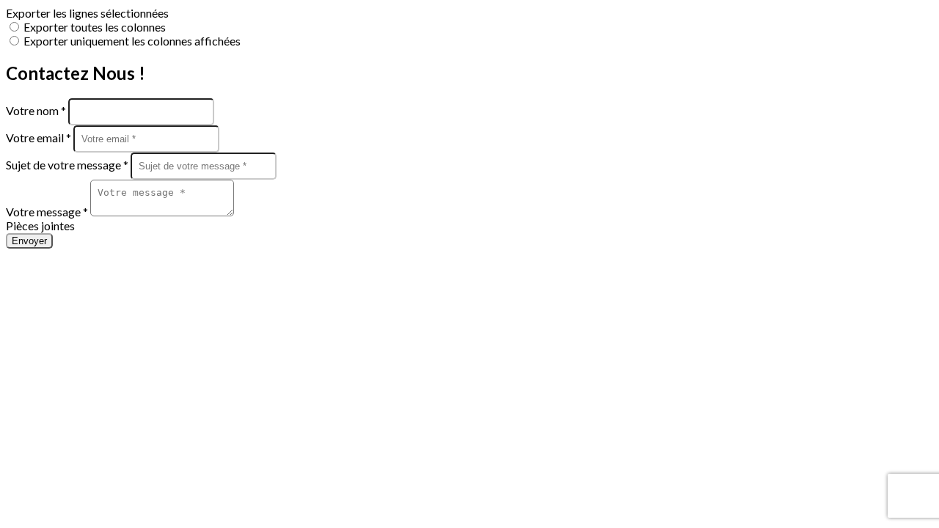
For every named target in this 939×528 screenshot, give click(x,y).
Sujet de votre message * (68, 165)
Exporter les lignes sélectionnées (87, 13)
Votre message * (48, 212)
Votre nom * (37, 110)
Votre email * (39, 137)
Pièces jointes (40, 225)
